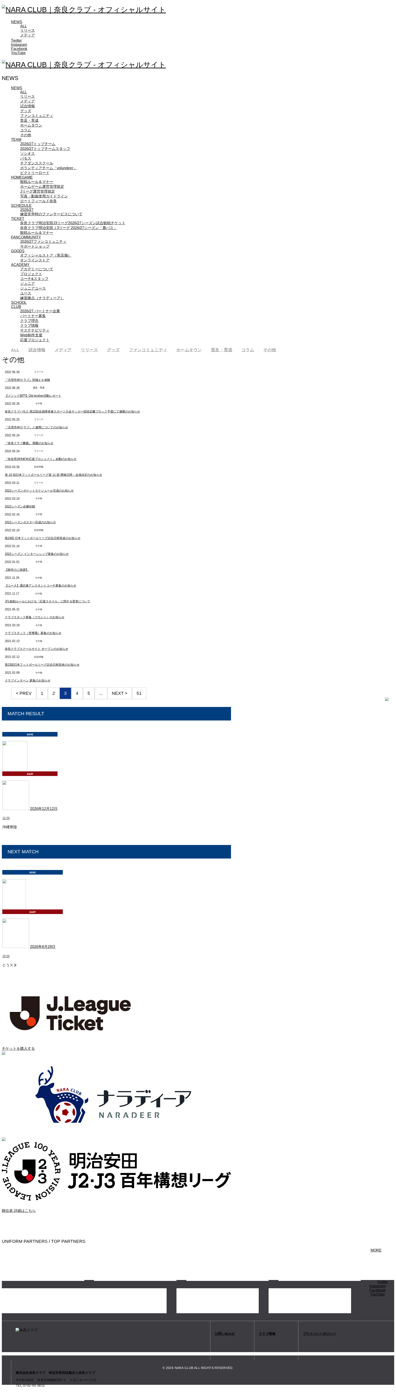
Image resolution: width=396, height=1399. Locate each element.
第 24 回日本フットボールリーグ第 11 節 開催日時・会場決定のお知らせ (53, 474)
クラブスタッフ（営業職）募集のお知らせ (33, 633)
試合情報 (27, 106)
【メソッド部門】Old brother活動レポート (33, 395)
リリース (27, 30)
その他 (25, 135)
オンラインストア (35, 260)
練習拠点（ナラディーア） (42, 298)
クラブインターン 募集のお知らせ (27, 680)
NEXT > (119, 693)
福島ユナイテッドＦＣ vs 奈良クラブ (32, 970)
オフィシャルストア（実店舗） (46, 255)
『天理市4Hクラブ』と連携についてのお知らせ (36, 427)
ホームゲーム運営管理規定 (42, 186)
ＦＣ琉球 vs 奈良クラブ (21, 832)
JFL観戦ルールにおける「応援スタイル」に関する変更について (47, 601)
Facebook (19, 49)
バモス (25, 158)
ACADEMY (20, 265)
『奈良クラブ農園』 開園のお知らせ (29, 443)
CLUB (16, 307)
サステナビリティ (35, 330)
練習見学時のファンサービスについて (51, 214)
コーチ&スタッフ (34, 279)
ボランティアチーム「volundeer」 (48, 168)
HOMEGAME (22, 177)
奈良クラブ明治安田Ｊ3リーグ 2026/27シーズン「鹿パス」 (68, 228)
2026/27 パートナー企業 (40, 311)
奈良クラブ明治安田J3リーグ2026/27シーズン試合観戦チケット (72, 223)
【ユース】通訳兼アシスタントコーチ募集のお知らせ (40, 585)
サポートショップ (35, 246)
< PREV (24, 693)
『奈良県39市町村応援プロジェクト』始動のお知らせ (41, 459)
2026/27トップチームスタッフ (45, 149)
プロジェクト (31, 274)
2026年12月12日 (44, 809)
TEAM (16, 139)
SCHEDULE (21, 206)
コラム (25, 130)
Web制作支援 (31, 335)
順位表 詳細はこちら (19, 1211)
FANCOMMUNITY (26, 237)
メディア (27, 35)
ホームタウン (31, 125)
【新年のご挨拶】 (17, 569)
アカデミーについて (36, 269)
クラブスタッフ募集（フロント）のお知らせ (34, 617)
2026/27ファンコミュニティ (43, 242)
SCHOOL (19, 303)
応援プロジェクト (35, 340)
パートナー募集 (33, 316)
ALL (23, 26)
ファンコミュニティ (36, 116)
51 (139, 693)
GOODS (18, 251)
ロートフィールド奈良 (38, 201)
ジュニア (27, 283)
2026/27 (26, 210)
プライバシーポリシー (319, 1333)
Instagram (19, 45)
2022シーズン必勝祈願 (20, 506)
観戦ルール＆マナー (36, 182)
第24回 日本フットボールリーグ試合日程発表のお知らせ (42, 538)
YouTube (18, 53)
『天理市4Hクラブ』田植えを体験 (27, 380)
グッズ (25, 111)
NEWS (16, 22)
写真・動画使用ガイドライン (44, 196)
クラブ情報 (29, 325)
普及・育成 (29, 120)
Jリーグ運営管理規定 (37, 191)
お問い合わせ (225, 1333)
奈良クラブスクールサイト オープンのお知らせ (36, 649)
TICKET (17, 219)
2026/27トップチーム (37, 144)
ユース (25, 293)
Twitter (16, 40)
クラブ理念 (29, 321)
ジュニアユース (33, 288)
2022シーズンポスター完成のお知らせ (30, 522)
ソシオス (27, 153)
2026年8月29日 (42, 947)
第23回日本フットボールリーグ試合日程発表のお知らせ (42, 664)
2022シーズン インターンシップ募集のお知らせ (37, 554)
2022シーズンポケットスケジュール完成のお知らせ (39, 490)
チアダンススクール (36, 163)
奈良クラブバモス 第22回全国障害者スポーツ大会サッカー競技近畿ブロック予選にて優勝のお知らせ (72, 411)
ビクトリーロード (35, 173)
